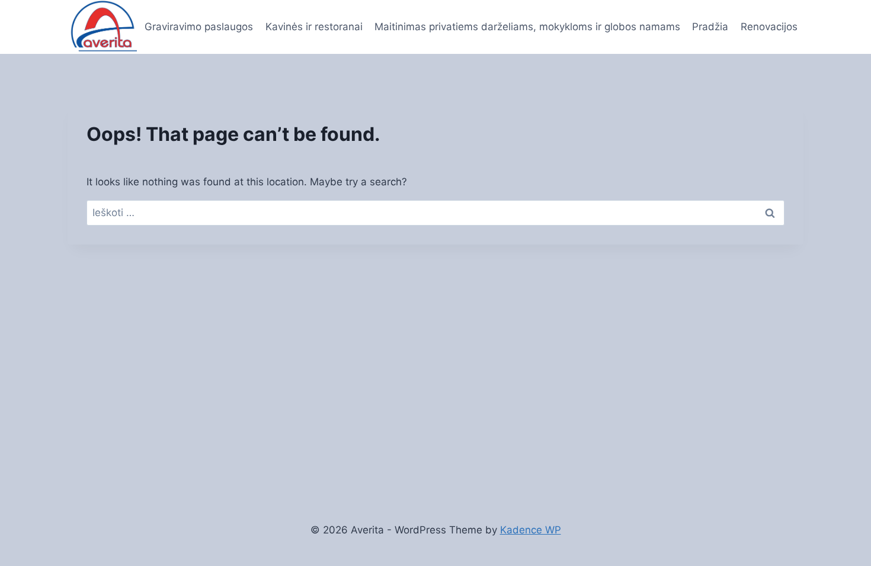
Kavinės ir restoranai (314, 27)
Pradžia (710, 27)
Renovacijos (769, 27)
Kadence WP (530, 530)
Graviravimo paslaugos (199, 27)
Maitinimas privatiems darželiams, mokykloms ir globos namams (527, 27)
